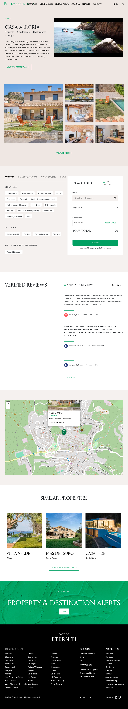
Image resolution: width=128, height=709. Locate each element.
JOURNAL (76, 4)
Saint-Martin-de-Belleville (16, 684)
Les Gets (9, 660)
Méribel (8, 674)
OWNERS (86, 665)
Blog (82, 657)
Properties (32, 4)
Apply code (110, 223)
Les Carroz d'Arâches (14, 677)
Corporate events (87, 654)
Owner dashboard (87, 673)
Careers (109, 671)
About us (109, 654)
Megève (8, 671)
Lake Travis (56, 674)
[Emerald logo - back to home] (19, 3)
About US (97, 4)
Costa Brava (56, 660)
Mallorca (54, 657)
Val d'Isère (32, 674)
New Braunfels (57, 684)
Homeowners (62, 4)
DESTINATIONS (14, 649)
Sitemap (109, 687)
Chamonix (9, 657)
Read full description (17, 67)
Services (86, 4)
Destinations (46, 4)
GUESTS (85, 649)
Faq (81, 660)
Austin (53, 671)
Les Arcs (32, 660)
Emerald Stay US (113, 660)
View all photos (64, 153)
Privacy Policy (111, 681)
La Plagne (32, 664)
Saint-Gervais (10, 681)
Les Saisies (33, 684)
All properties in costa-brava (64, 567)
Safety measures (113, 677)
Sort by (115, 285)
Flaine (30, 687)
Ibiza (53, 664)
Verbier (54, 654)
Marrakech (55, 667)
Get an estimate (87, 677)
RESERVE (95, 243)
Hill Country (56, 677)
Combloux (32, 657)
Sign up (64, 611)
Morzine (8, 654)
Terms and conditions (115, 684)
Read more (71, 377)
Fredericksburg (57, 681)
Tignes (31, 671)
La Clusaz (32, 677)
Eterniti (109, 664)
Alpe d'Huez (10, 664)
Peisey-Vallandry (35, 667)
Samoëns (32, 681)
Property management (89, 670)
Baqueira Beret (11, 687)
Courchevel (10, 667)
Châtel (31, 654)
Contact (109, 674)
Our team (110, 667)
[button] (64, 432)
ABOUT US (112, 649)
